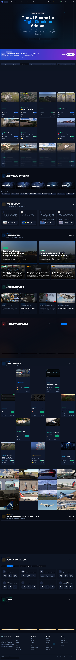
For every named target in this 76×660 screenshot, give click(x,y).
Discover (34, 1)
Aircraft (10, 1)
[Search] (65, 2)
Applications (39, 407)
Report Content (49, 647)
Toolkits (8, 408)
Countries (18, 647)
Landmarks (42, 456)
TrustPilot (10, 646)
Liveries (16, 1)
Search (54, 38)
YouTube (12, 644)
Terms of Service (64, 638)
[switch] (59, 64)
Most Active (34, 566)
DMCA (62, 645)
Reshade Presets (56, 432)
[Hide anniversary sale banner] (74, 55)
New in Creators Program (25, 566)
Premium (56, 1)
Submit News (48, 645)
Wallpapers (33, 649)
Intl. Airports (65, 108)
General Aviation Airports (30, 132)
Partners (47, 642)
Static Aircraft (65, 132)
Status (47, 649)
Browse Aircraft (23, 38)
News (32, 638)
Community (42, 1)
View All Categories (68, 175)
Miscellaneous (9, 455)
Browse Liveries (45, 38)
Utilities (17, 645)
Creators (32, 642)
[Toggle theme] (68, 2)
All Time (3, 566)
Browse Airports (34, 38)
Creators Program (34, 647)
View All (70, 64)
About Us (48, 640)
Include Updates (64, 64)
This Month (10, 566)
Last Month (16, 566)
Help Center (48, 638)
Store (62, 1)
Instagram (7, 644)
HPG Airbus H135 (26, 383)
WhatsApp (5, 646)
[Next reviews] (73, 204)
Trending (49, 1)
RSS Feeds (18, 651)
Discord (3, 644)
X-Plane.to (18, 649)
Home (6, 1)
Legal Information (64, 642)
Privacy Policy (64, 640)
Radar (32, 645)
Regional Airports (10, 132)
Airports (22, 1)
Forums (32, 640)
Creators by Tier (42, 566)
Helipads (23, 431)
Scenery (28, 1)
